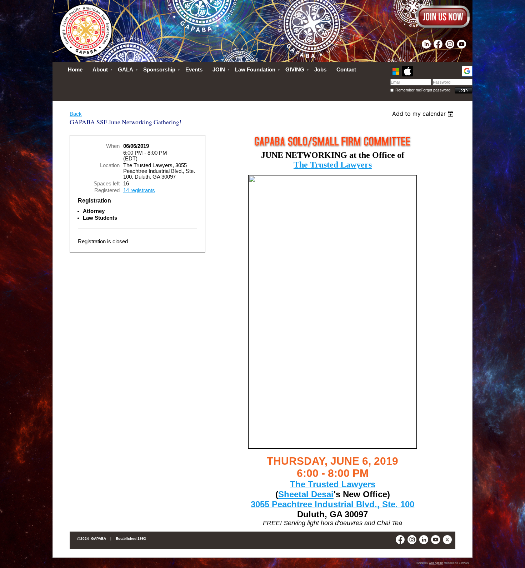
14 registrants (139, 190)
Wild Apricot (436, 562)
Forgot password (435, 90)
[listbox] (423, 113)
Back (76, 114)
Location (110, 165)
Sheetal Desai (306, 494)
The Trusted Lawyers (333, 164)
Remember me (408, 90)
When (113, 146)
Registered (107, 190)
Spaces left (107, 183)
